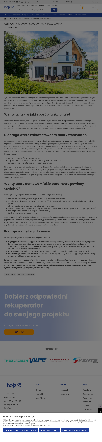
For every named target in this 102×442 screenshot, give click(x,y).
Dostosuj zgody (49, 430)
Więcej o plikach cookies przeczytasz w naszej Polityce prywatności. (26, 425)
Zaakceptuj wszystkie (74, 430)
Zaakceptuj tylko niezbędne (21, 430)
